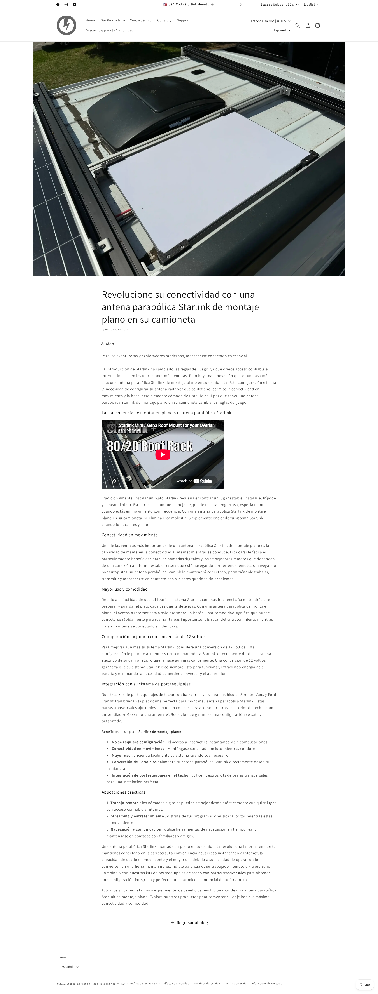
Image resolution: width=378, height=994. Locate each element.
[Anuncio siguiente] (241, 4)
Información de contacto (266, 983)
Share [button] (110, 343)
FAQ (122, 983)
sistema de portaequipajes (165, 684)
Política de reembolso (143, 983)
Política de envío (236, 983)
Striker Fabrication (78, 983)
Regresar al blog (192, 922)
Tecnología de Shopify (105, 983)
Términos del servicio (207, 983)
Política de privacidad (175, 983)
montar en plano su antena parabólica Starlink (185, 412)
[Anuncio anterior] (137, 4)
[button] (112, 20)
